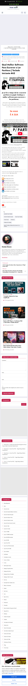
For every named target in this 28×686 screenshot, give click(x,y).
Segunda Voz (6, 611)
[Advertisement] (14, 30)
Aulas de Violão (6, 526)
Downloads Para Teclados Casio (9, 582)
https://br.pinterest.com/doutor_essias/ (11, 189)
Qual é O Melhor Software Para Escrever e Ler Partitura (12, 226)
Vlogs (5, 645)
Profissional (6, 602)
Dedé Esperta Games (7, 565)
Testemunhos (6, 625)
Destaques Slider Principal (8, 577)
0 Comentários (22, 61)
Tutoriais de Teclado (7, 636)
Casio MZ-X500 (6, 540)
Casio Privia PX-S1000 (7, 548)
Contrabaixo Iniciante (7, 557)
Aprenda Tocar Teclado (6, 56)
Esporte (5, 588)
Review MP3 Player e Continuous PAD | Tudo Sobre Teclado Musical (12, 321)
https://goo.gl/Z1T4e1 (18, 144)
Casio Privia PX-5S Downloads (9, 545)
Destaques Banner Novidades (9, 574)
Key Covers (6, 591)
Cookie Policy (10, 673)
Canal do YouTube (15, 54)
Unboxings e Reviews (7, 642)
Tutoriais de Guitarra (7, 633)
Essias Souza (4, 57)
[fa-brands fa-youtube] (10, 4)
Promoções (5, 605)
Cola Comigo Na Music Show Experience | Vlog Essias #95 (14, 265)
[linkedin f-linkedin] (13, 4)
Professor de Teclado (13, 57)
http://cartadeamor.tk (6, 198)
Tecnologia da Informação (8, 622)
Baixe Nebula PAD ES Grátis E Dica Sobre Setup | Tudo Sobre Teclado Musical (12, 346)
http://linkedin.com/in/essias (9, 182)
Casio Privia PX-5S (7, 543)
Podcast (5, 599)
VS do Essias (6, 647)
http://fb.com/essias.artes (9, 180)
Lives (4, 594)
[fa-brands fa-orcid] (16, 4)
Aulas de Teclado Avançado (8, 514)
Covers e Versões (7, 560)
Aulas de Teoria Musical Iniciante (9, 523)
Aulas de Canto (6, 509)
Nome (3, 372)
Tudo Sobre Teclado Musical (9, 630)
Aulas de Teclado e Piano (8, 517)
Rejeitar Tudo (14, 683)
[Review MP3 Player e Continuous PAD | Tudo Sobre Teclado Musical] (14, 312)
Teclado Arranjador (7, 616)
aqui (9, 157)
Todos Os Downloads (7, 628)
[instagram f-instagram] (11, 4)
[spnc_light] (25, 12)
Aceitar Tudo (14, 676)
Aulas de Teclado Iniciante (7, 54)
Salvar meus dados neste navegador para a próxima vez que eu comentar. (12, 388)
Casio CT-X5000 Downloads (8, 534)
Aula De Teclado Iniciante (14, 56)
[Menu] (2, 12)
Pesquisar (6, 400)
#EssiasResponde (7, 503)
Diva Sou (5, 579)
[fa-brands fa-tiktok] (14, 4)
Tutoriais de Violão (7, 639)
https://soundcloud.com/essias (10, 187)
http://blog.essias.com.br (9, 178)
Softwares (5, 613)
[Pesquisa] (22, 13)
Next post (4, 268)
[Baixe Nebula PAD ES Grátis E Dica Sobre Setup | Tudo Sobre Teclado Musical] (14, 337)
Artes (5, 506)
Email (3, 379)
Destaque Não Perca (7, 571)
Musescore (8, 57)
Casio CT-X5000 (6, 531)
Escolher (14, 680)
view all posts (4, 257)
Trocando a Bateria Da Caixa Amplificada (10, 297)
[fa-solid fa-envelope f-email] (18, 4)
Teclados (5, 619)
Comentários (4, 360)
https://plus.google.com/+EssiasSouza (11, 185)
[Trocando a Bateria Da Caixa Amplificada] (14, 287)
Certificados (6, 554)
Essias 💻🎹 (14, 7)
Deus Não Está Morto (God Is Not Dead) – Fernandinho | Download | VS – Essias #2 (13, 271)
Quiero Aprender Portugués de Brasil (10, 608)
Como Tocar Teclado (21, 56)
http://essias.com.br (13, 173)
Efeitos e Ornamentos (7, 585)
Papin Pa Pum (6, 596)
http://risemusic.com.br (6, 196)
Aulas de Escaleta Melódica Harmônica (10, 511)
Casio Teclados (6, 551)
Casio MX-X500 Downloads (8, 537)
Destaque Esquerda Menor (8, 568)
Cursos (5, 562)
